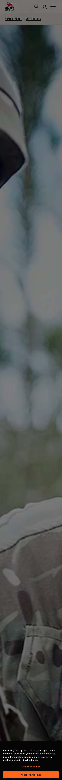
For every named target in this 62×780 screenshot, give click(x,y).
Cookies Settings (31, 766)
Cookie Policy (30, 760)
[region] (31, 760)
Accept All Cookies (31, 774)
